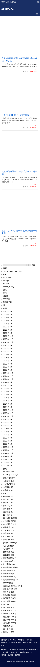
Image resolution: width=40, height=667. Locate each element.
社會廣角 (6, 610)
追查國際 (13, 649)
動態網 (10, 655)
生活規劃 (6, 607)
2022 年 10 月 (8, 453)
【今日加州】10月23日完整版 (15, 115)
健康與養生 (7, 478)
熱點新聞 (6, 595)
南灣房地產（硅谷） (11, 567)
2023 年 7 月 (8, 425)
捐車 (30, 642)
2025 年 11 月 (8, 339)
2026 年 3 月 (8, 327)
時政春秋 (6, 549)
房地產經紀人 (8, 576)
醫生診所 (6, 515)
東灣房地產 (7, 583)
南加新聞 (6, 524)
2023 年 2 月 (8, 441)
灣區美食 (6, 592)
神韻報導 (6, 614)
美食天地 (6, 620)
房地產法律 (7, 573)
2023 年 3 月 (8, 438)
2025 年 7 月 (8, 351)
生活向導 (6, 601)
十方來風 (6, 530)
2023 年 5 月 (8, 432)
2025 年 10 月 (8, 342)
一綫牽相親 (7, 484)
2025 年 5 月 (8, 358)
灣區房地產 (7, 558)
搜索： (33, 265)
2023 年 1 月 (8, 444)
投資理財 (6, 540)
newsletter (7, 472)
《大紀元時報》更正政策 (12, 271)
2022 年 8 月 (8, 459)
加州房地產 (7, 564)
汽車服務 (6, 509)
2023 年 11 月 (8, 413)
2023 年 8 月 (8, 422)
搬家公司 (6, 506)
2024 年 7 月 (8, 388)
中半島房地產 (8, 561)
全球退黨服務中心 (26, 652)
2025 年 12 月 (8, 336)
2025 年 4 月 (8, 361)
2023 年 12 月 (8, 410)
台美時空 (6, 533)
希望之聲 (14, 652)
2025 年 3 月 (8, 364)
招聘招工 (6, 502)
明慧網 (3, 655)
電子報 (13, 642)
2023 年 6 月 (8, 428)
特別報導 (6, 598)
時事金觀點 (7, 546)
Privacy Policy (8, 287)
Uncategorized (8, 475)
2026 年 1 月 (8, 333)
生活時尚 (6, 604)
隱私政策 (30, 640)
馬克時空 (6, 632)
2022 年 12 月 (8, 447)
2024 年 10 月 (8, 379)
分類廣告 (6, 481)
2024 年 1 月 (8, 407)
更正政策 (13, 640)
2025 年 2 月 (8, 367)
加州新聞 (6, 518)
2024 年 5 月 (8, 395)
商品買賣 (6, 490)
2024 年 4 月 (8, 398)
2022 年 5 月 (8, 466)
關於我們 (4, 640)
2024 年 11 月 (8, 376)
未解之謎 (6, 552)
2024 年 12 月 (8, 373)
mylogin (6, 281)
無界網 (17, 655)
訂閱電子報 (7, 302)
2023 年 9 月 (8, 419)
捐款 (5, 293)
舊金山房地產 (8, 589)
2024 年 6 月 (8, 392)
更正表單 (6, 299)
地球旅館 (6, 536)
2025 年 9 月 (8, 345)
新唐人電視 (22, 649)
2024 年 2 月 (8, 404)
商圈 (19, 642)
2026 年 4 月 (8, 324)
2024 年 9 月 (8, 382)
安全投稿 (4, 642)
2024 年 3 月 (8, 401)
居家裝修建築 (8, 570)
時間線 (5, 296)
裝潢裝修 (6, 512)
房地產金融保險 (9, 580)
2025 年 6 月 (8, 355)
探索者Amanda (9, 543)
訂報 (35, 642)
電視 (5, 305)
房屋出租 (6, 499)
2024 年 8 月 (8, 385)
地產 (5, 493)
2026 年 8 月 (8, 311)
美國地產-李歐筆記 (10, 586)
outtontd (6, 284)
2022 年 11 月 (8, 450)
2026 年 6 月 (8, 318)
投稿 (5, 290)
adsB (5, 274)
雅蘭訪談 (6, 626)
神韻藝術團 (32, 649)
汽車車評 (6, 555)
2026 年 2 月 (8, 330)
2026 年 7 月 (8, 314)
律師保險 (6, 496)
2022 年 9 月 (8, 456)
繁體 (38, 2)
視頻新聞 (6, 623)
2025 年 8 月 (8, 348)
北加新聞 (6, 521)
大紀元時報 (5, 652)
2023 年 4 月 (8, 435)
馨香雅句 (6, 629)
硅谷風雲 (6, 527)
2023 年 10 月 (8, 416)
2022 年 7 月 (8, 462)
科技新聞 (6, 617)
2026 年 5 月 (8, 321)
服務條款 (21, 640)
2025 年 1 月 (8, 370)
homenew (7, 277)
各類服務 (6, 487)
